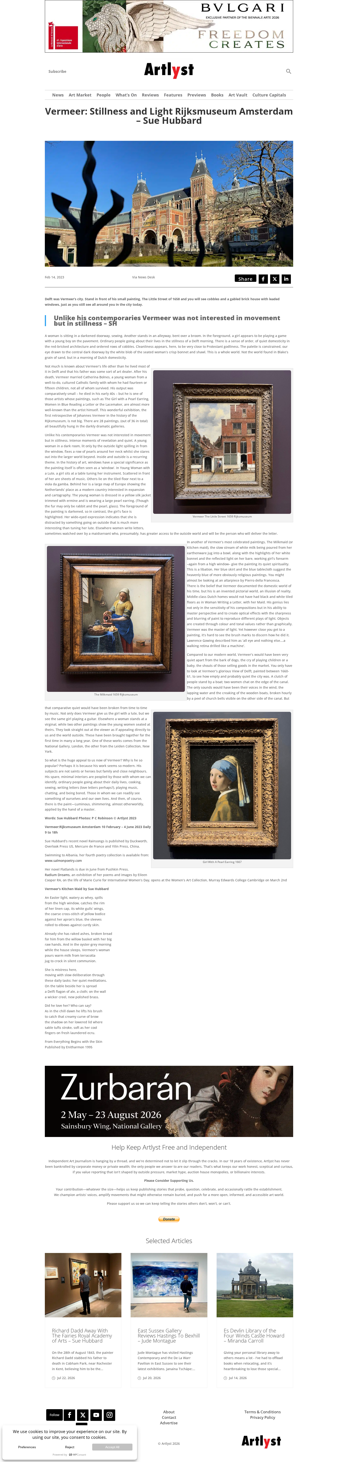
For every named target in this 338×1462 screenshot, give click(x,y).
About (169, 1411)
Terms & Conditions (262, 1411)
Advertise (169, 1422)
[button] (288, 71)
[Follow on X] (83, 1415)
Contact (169, 1417)
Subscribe (57, 71)
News (58, 95)
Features (173, 95)
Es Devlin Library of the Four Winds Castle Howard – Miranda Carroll (254, 1335)
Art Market (80, 95)
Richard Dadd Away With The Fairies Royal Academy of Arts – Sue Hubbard (82, 1335)
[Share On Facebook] (263, 279)
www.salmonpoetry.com (63, 860)
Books (217, 95)
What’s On (126, 95)
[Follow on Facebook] (69, 1415)
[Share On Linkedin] (286, 279)
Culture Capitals (269, 95)
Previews (196, 95)
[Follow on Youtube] (96, 1415)
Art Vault (238, 95)
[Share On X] (274, 279)
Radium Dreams (57, 875)
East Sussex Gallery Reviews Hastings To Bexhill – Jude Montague (169, 1335)
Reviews (150, 95)
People (104, 95)
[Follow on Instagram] (109, 1415)
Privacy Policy (262, 1417)
